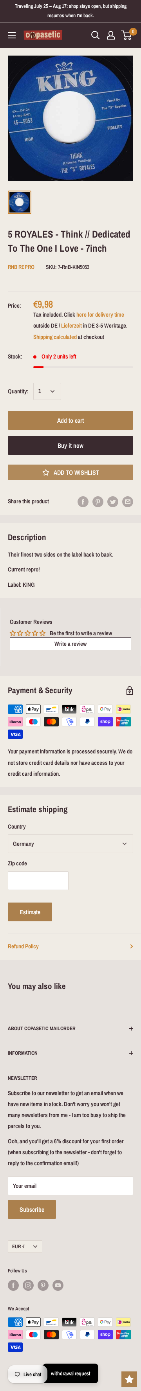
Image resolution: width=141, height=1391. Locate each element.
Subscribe (32, 1209)
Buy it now (70, 445)
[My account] (111, 35)
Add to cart (70, 420)
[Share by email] (127, 501)
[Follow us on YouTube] (57, 1285)
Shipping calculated (55, 337)
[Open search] (95, 35)
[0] (127, 35)
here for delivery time (100, 314)
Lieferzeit (71, 325)
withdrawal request (70, 1373)
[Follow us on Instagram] (28, 1285)
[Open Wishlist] (129, 1379)
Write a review (70, 644)
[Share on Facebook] (83, 501)
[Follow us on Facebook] (13, 1285)
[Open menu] (12, 35)
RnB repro (21, 266)
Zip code (17, 863)
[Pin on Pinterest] (97, 501)
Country (17, 826)
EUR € (18, 1246)
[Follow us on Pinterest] (43, 1285)
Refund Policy (23, 946)
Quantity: (18, 391)
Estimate (30, 912)
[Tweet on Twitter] (112, 501)
